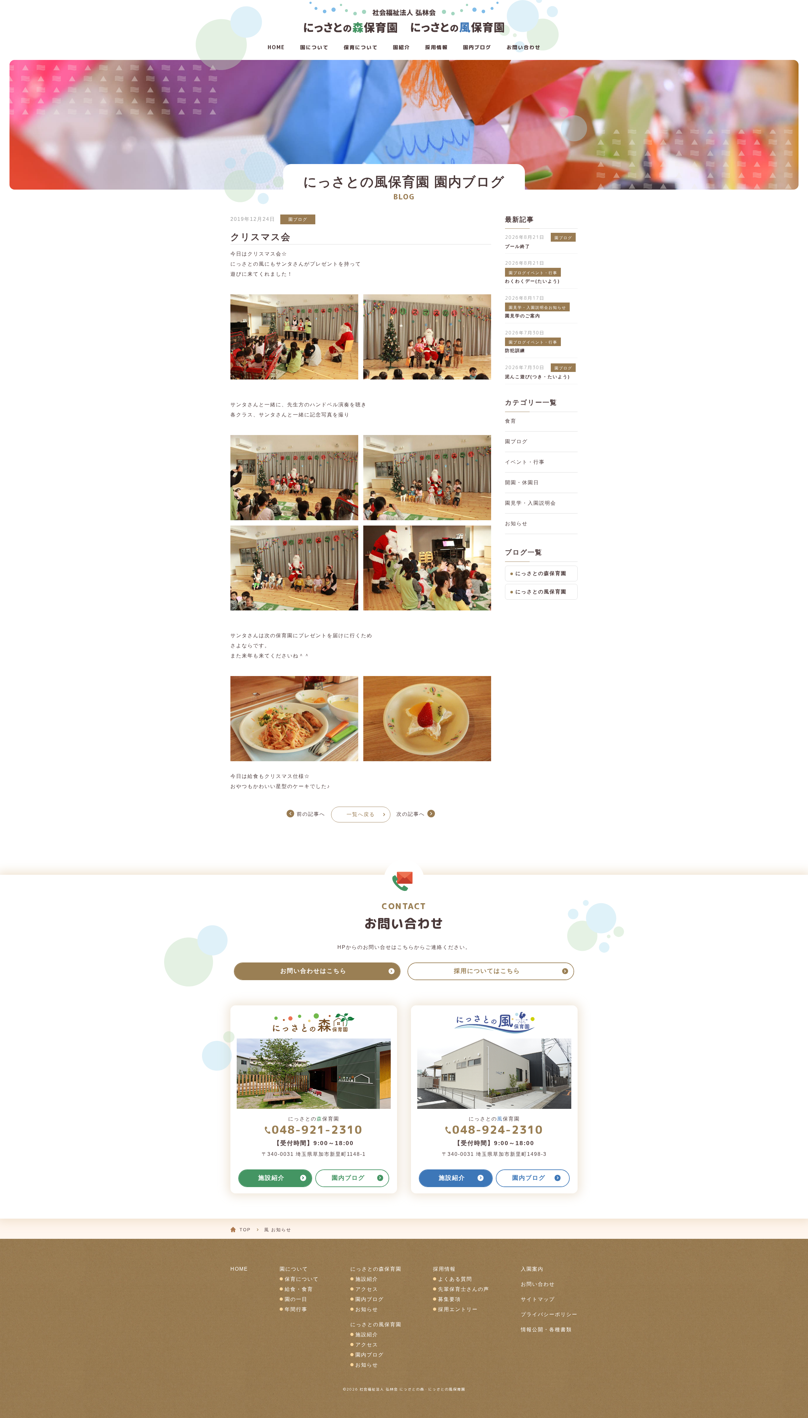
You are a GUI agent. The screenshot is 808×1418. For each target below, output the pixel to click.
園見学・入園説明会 (530, 503)
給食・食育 (299, 1289)
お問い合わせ (524, 47)
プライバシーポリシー (549, 1314)
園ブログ (297, 219)
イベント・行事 (525, 462)
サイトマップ (538, 1299)
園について (314, 47)
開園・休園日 (522, 482)
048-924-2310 (497, 1129)
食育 (510, 421)
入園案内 (532, 1269)
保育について (361, 47)
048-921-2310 (317, 1129)
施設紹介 (366, 1279)
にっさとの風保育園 (541, 591)
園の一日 (296, 1299)
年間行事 (296, 1309)
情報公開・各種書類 (546, 1329)
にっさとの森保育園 (541, 573)
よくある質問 (455, 1279)
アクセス (366, 1289)
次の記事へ (410, 814)
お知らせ (516, 523)
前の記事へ (311, 814)
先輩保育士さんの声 (463, 1289)
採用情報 (436, 47)
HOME (276, 47)
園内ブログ (369, 1299)
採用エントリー (458, 1309)
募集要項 (449, 1299)
